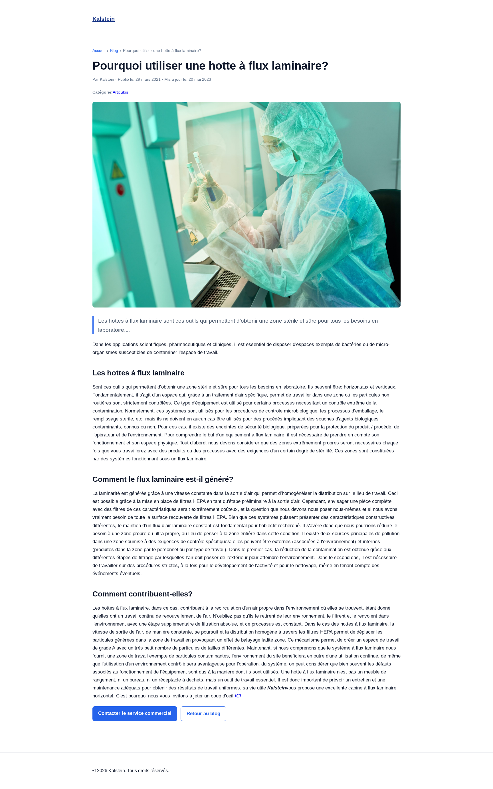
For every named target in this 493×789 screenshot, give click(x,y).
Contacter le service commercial (134, 713)
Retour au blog (203, 713)
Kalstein (103, 19)
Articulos (120, 92)
